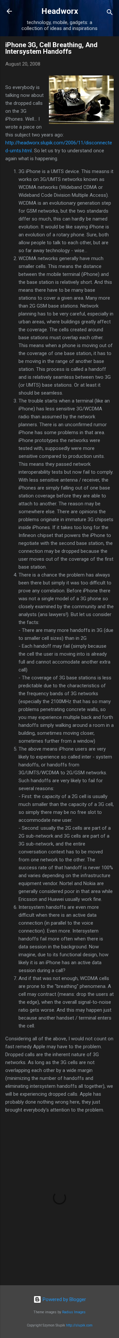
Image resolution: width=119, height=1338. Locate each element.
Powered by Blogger (63, 1299)
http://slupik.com (79, 1325)
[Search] (110, 13)
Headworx (59, 11)
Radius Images (74, 1312)
